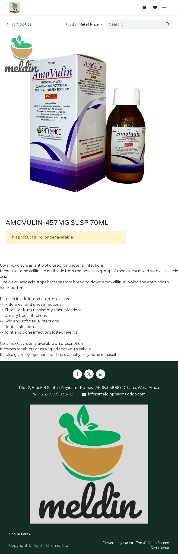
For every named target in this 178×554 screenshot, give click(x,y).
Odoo (128, 543)
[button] (84, 24)
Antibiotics (21, 24)
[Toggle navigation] (164, 7)
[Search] (167, 24)
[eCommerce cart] (144, 7)
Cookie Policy (19, 534)
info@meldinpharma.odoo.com (117, 394)
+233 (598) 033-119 (56, 394)
